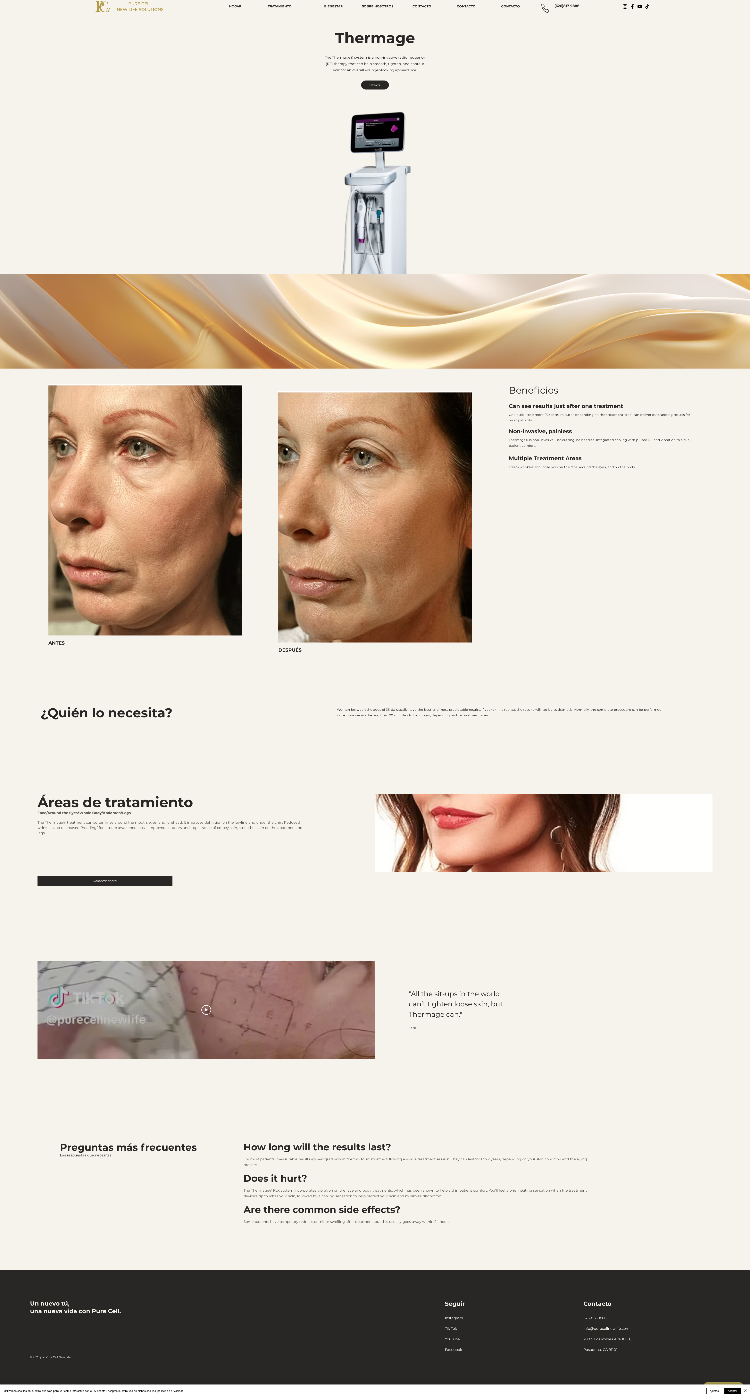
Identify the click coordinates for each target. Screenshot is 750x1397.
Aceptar (732, 1391)
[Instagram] (625, 6)
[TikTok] (647, 6)
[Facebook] (632, 6)
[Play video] (206, 1010)
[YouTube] (640, 6)
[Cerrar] (745, 1391)
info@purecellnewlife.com (606, 1328)
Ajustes (714, 1391)
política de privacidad (170, 1391)
